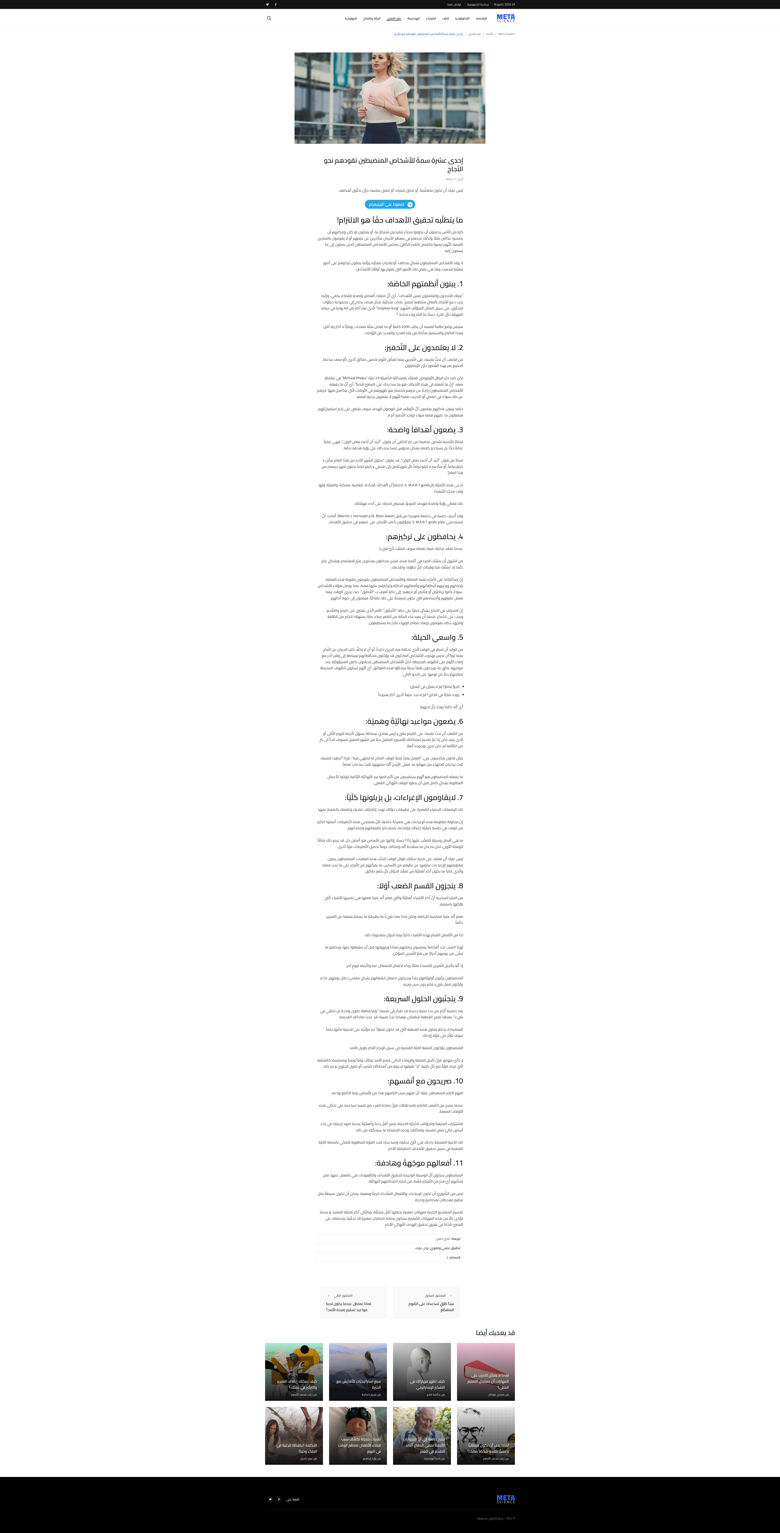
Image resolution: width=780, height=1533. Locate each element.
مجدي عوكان (496, 1394)
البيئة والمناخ (372, 18)
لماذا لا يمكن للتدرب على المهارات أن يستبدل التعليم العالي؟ (488, 1381)
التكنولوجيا (462, 18)
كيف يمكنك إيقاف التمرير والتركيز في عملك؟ (297, 1384)
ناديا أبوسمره (432, 1458)
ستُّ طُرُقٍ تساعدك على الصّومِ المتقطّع (431, 1306)
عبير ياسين (306, 1458)
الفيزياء (431, 18)
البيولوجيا (351, 18)
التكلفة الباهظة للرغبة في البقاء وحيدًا (296, 1448)
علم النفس (394, 18)
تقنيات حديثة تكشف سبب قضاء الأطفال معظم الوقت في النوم (359, 1445)
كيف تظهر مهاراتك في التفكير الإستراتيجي (427, 1384)
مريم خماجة (369, 1394)
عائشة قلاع (433, 1394)
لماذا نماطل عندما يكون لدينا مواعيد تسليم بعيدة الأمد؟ (348, 1306)
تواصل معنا (454, 4)
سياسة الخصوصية (478, 4)
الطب (445, 18)
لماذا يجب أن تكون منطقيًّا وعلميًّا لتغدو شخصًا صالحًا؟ (488, 1448)
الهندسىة (413, 18)
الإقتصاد (481, 18)
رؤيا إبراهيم (369, 1458)
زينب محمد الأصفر (301, 1394)
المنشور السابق (435, 1295)
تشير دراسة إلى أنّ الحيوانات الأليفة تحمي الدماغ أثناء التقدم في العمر (424, 1445)
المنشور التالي (343, 1295)
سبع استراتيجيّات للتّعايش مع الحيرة (358, 1384)
